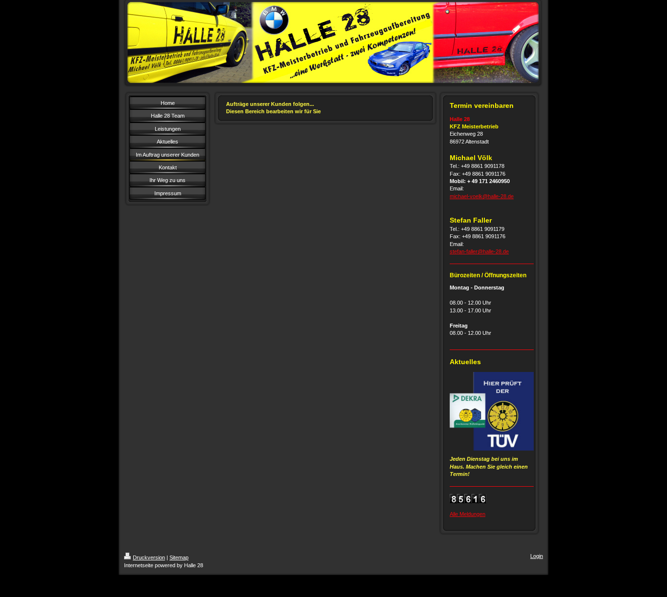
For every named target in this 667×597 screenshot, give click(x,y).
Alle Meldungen (467, 514)
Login (536, 556)
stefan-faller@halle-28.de (479, 251)
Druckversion (149, 557)
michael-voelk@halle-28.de (482, 196)
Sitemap (178, 557)
